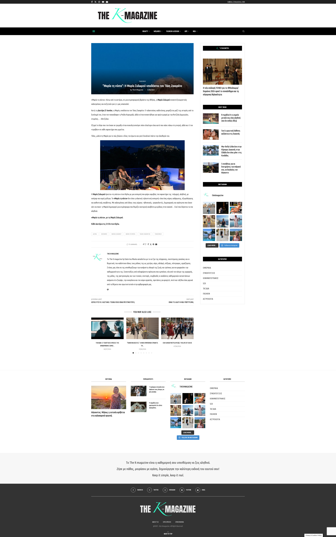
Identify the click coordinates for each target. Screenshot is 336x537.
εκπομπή (104, 234)
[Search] (243, 31)
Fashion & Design (172, 31)
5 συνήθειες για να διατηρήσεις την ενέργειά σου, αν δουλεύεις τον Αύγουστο (231, 168)
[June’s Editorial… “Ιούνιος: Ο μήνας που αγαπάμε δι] (236, 235)
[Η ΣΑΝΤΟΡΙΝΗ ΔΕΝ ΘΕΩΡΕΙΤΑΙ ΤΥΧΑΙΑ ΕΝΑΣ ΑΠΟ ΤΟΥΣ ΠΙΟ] (187, 410)
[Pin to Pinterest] (153, 244)
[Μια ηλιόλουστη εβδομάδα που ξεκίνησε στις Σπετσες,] (222, 235)
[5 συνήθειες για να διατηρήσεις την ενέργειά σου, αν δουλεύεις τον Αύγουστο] (211, 167)
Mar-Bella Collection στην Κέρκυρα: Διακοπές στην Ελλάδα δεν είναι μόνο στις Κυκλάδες (231, 151)
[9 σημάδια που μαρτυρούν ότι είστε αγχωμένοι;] (138, 407)
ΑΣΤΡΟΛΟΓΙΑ (208, 299)
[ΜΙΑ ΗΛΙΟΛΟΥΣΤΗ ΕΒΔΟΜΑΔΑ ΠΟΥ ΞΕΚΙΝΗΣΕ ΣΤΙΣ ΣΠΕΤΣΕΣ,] (187, 422)
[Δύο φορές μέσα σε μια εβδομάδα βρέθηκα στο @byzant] (209, 221)
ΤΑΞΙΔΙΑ (206, 288)
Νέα (194, 31)
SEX (204, 283)
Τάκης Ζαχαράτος (145, 234)
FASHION (206, 293)
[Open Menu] (93, 31)
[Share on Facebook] (148, 244)
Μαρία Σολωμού (116, 234)
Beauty (145, 31)
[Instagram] (99, 2)
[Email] (107, 2)
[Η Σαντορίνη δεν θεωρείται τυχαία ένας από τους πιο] (222, 221)
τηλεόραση (158, 234)
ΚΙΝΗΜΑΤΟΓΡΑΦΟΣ (210, 278)
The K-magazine (137, 90)
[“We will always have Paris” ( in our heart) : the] (209, 208)
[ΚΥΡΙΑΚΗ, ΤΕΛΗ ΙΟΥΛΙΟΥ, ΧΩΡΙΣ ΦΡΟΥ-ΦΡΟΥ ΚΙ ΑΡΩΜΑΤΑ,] (200, 398)
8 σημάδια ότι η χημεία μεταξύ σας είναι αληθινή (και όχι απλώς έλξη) (230, 118)
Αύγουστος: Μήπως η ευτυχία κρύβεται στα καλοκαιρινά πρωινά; (108, 414)
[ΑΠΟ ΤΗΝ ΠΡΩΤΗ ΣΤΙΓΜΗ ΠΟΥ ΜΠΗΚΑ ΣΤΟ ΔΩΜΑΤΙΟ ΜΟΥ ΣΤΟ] (200, 410)
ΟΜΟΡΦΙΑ (207, 268)
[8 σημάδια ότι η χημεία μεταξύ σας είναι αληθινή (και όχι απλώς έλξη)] (211, 118)
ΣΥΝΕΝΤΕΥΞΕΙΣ (209, 273)
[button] (95, 335)
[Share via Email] (156, 244)
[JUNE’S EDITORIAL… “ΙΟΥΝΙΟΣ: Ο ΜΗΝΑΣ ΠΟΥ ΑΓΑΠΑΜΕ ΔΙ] (200, 422)
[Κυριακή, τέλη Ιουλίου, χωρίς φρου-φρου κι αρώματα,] (236, 208)
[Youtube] (103, 2)
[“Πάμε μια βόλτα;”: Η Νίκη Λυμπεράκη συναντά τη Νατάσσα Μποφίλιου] (142, 328)
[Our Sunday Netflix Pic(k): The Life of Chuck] (177, 328)
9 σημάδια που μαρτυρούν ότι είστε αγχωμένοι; (155, 405)
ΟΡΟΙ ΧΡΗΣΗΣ (167, 522)
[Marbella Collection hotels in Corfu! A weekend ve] (209, 235)
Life (186, 31)
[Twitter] (95, 2)
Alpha (95, 234)
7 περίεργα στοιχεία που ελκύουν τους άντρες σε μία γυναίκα (156, 389)
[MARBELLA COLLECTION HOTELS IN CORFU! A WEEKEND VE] (175, 422)
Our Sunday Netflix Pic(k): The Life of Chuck (177, 343)
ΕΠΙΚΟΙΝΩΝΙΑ (179, 522)
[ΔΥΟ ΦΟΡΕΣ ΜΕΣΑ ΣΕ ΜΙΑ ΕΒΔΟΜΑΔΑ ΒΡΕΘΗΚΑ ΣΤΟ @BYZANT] (175, 410)
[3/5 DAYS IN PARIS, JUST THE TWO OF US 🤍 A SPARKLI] (187, 398)
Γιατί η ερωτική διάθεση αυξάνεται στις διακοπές (230, 132)
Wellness (157, 31)
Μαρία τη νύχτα (130, 234)
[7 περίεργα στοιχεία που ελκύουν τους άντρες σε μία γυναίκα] (138, 391)
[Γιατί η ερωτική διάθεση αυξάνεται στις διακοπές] (211, 134)
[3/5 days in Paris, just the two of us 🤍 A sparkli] (222, 208)
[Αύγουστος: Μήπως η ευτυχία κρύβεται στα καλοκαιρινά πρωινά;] (108, 397)
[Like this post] (145, 244)
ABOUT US (155, 522)
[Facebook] (92, 2)
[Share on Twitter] (151, 244)
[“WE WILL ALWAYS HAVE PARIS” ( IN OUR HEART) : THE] (175, 398)
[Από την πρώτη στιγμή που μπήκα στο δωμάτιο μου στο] (236, 221)
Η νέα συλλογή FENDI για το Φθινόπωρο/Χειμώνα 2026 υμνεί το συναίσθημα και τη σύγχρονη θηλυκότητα (221, 91)
